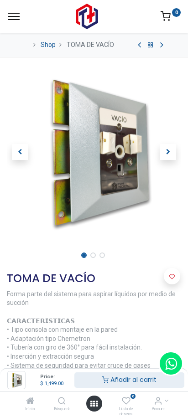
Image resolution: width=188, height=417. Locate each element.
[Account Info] (158, 401)
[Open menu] (94, 403)
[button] (20, 152)
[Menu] (14, 16)
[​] (139, 45)
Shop (48, 44)
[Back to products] (150, 45)
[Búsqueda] (61, 401)
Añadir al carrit (133, 379)
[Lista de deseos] (126, 401)
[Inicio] (30, 401)
